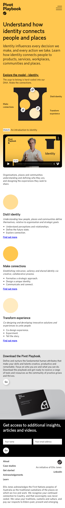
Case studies (9, 465)
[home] (12, 9)
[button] (59, 8)
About (6, 461)
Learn (6, 479)
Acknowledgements (13, 474)
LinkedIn (58, 471)
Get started (9, 470)
